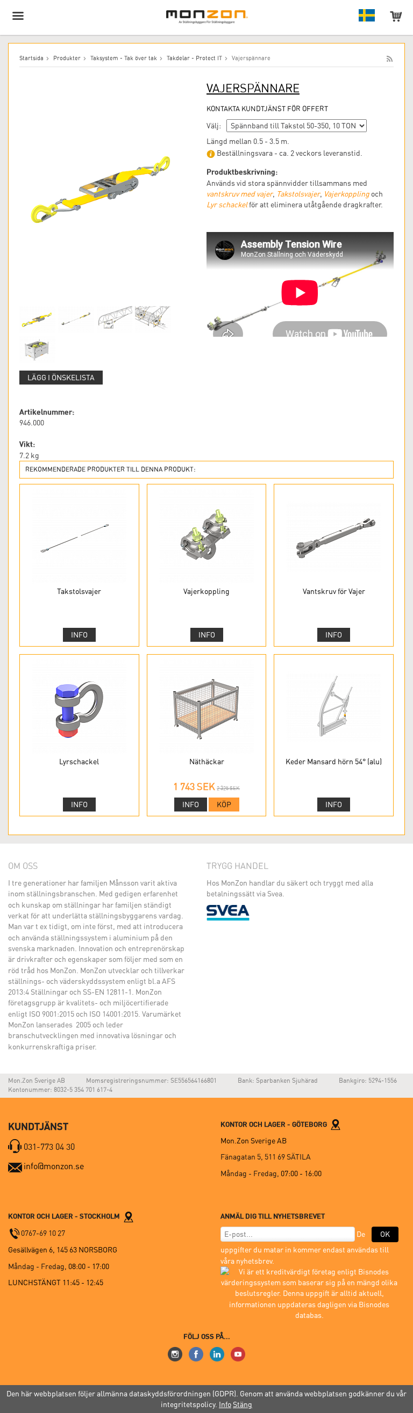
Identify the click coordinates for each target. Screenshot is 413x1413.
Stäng (242, 1404)
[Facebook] (196, 1353)
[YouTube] (238, 1353)
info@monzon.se (54, 1166)
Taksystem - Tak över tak (123, 58)
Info (79, 635)
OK (385, 1234)
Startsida (31, 58)
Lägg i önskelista (61, 377)
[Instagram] (175, 1353)
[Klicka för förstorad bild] (103, 188)
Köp (224, 804)
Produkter (67, 58)
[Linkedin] (217, 1353)
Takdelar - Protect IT (194, 58)
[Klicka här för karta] (335, 1124)
